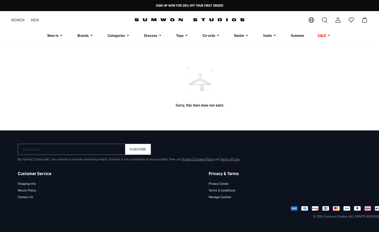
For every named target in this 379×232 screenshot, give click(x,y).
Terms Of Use (230, 159)
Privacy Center (219, 184)
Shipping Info (27, 184)
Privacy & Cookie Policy (198, 159)
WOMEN (17, 20)
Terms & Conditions (222, 190)
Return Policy (27, 190)
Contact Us (25, 197)
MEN (35, 20)
